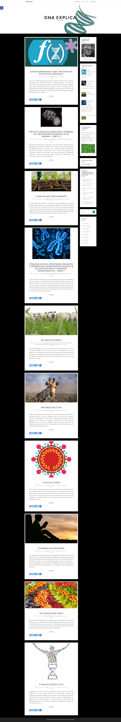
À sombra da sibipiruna (51, 548)
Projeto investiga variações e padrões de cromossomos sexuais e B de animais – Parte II (51, 134)
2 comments (64, 344)
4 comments (66, 199)
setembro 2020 (85, 231)
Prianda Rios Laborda (54, 485)
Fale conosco (92, 1)
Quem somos (77, 1)
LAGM (83, 1)
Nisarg (72, 719)
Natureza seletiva (51, 407)
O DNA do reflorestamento (51, 196)
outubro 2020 (85, 228)
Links (87, 1)
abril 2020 (84, 242)
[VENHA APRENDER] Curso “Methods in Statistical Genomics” (51, 72)
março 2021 (84, 223)
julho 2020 (84, 234)
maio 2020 (84, 240)
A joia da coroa (51, 482)
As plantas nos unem (51, 613)
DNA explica (29, 1)
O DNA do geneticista (51, 684)
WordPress (63, 719)
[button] (1, 8)
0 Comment (60, 76)
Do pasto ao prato (51, 340)
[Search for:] (88, 212)
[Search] (94, 212)
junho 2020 (84, 237)
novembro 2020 (85, 226)
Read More (51, 96)
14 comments (63, 687)
